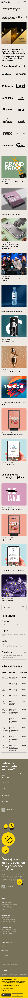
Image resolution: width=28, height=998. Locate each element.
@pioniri (4, 950)
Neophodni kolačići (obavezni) (11, 985)
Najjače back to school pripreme (12, 434)
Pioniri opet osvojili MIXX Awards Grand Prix (12, 183)
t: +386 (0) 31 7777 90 (7, 934)
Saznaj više (7, 607)
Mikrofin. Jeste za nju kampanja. (11, 214)
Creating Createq (7, 600)
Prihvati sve (6, 995)
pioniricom (5, 946)
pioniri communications (9, 964)
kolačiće (9, 981)
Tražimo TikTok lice (7, 341)
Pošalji (9, 809)
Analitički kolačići (7, 991)
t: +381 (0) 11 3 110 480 (7, 909)
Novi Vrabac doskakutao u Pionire (12, 372)
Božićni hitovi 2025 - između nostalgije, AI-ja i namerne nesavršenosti (10, 246)
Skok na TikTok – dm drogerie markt (13, 465)
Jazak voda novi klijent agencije (11, 311)
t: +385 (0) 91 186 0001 (8, 922)
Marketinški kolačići (8, 988)
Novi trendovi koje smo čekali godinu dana (13, 403)
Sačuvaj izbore (17, 995)
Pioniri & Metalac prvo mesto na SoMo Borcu (11, 280)
